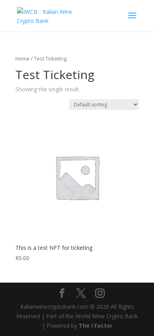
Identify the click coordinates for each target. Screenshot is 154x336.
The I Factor (96, 325)
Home (22, 58)
